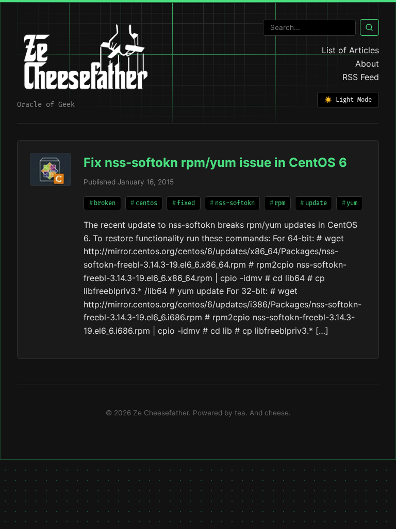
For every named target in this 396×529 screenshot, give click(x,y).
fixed (186, 203)
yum (351, 203)
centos (146, 203)
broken (105, 203)
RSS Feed (360, 77)
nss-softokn (235, 203)
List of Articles (350, 50)
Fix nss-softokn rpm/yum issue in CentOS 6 (215, 162)
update (316, 203)
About (367, 63)
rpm (279, 203)
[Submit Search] (369, 27)
